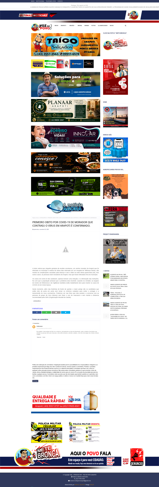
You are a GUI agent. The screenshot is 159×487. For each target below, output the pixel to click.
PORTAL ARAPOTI (80, 484)
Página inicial (35, 217)
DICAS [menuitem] (111, 25)
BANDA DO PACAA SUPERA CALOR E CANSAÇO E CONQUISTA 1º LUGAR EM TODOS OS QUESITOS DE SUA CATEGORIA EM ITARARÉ (41, 7)
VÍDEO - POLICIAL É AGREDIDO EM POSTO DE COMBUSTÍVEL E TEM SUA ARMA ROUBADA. (117, 295)
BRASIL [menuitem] (80, 25)
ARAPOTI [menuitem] (63, 25)
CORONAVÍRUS (43, 217)
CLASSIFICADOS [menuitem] (102, 25)
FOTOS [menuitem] (93, 25)
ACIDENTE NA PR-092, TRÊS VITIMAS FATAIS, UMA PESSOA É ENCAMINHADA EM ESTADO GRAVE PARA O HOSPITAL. (119, 277)
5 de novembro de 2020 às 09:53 (44, 328)
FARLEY (92, 484)
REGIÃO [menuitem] (72, 25)
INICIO (32, 1)
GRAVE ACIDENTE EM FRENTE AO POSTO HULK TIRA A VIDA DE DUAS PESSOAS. (118, 286)
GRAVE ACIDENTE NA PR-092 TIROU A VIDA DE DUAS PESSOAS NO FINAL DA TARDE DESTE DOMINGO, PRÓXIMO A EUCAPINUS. (119, 306)
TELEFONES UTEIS (51, 1)
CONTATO (60, 1)
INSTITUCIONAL (40, 1)
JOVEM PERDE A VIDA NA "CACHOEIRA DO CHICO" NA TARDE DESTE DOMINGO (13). (119, 316)
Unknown (40, 326)
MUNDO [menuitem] (87, 25)
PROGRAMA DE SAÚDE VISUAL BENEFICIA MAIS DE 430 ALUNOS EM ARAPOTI (107, 7)
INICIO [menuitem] (56, 25)
